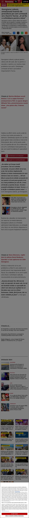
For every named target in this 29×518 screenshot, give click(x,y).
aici (7, 497)
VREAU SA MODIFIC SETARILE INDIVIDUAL (14, 515)
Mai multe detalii (17, 491)
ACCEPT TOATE (14, 513)
